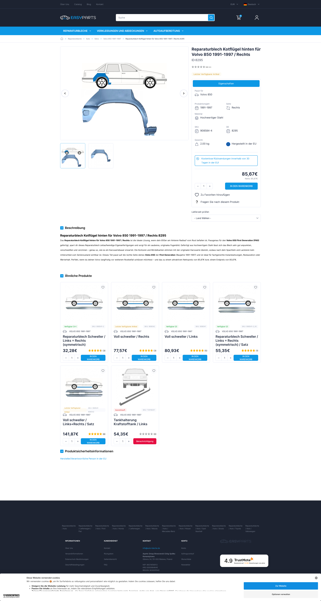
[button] (198, 186)
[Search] (211, 17)
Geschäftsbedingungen (74, 565)
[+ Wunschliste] (102, 287)
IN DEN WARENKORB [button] (241, 186)
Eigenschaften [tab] (226, 83)
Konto (183, 548)
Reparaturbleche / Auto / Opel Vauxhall (202, 528)
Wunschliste (186, 559)
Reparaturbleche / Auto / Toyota (235, 527)
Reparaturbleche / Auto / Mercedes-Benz (169, 528)
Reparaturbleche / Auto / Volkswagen (252, 528)
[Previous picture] (65, 93)
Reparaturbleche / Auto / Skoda (219, 527)
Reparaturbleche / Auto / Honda (119, 527)
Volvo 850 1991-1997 (112, 39)
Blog (89, 4)
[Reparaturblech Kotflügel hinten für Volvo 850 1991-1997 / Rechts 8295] (72, 155)
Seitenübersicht (110, 559)
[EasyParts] (78, 17)
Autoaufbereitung (166, 30)
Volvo (96, 39)
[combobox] (226, 218)
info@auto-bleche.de (151, 548)
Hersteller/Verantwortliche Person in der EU (83, 458)
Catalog (78, 4)
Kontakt (99, 4)
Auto (88, 39)
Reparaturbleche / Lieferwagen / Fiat (85, 528)
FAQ (105, 565)
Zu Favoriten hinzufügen (215, 194)
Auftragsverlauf (187, 554)
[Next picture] (183, 93)
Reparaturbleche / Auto (69, 527)
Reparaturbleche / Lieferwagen (135, 527)
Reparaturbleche (75, 30)
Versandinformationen (74, 554)
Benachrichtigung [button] (144, 441)
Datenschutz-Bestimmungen (77, 559)
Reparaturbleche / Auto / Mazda (152, 527)
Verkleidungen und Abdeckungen (120, 30)
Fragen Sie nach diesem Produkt (220, 201)
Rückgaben (108, 554)
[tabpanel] (226, 121)
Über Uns (64, 4)
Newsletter (185, 565)
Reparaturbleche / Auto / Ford (102, 527)
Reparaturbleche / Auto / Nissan (185, 527)
